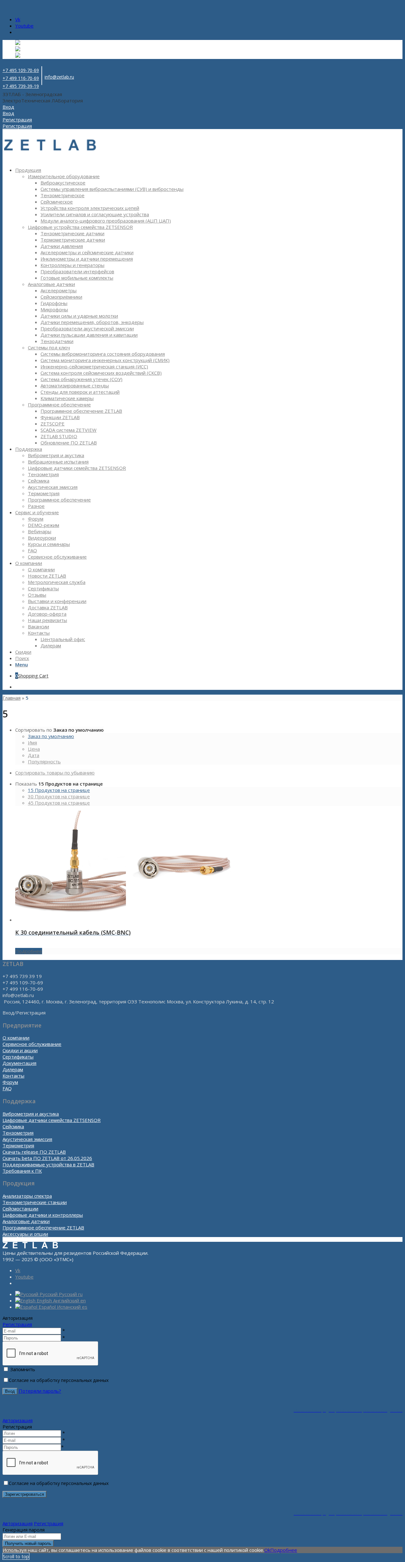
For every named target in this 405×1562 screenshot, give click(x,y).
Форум (10, 1082)
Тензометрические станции (35, 1202)
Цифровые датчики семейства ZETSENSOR (52, 1120)
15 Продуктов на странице (59, 790)
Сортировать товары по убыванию (55, 772)
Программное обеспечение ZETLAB (43, 1227)
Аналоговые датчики (51, 284)
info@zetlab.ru (59, 77)
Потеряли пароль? (40, 1391)
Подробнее (28, 951)
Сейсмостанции (20, 1208)
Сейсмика (13, 1126)
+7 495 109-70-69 (21, 70)
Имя (32, 742)
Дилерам (13, 1069)
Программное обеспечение (59, 404)
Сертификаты (18, 1056)
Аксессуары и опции (25, 1234)
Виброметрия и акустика (31, 1114)
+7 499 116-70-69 (21, 78)
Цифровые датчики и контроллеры (43, 1215)
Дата (33, 755)
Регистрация (17, 1324)
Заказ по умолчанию (51, 736)
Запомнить (22, 1369)
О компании (16, 1037)
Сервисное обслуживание (32, 1044)
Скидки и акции (20, 1050)
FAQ (7, 1088)
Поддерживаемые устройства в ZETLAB (48, 1164)
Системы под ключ (49, 347)
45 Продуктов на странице (59, 803)
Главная (12, 698)
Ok (267, 1550)
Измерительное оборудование (64, 176)
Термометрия (18, 1145)
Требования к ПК (22, 1171)
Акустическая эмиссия (27, 1139)
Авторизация (18, 1420)
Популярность (44, 761)
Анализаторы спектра (27, 1196)
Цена (34, 749)
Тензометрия (18, 1133)
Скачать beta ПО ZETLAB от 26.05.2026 (47, 1158)
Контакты (13, 1076)
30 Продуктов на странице (59, 796)
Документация (19, 1063)
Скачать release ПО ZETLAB (34, 1152)
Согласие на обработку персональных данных (59, 1380)
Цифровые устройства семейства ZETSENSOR (80, 227)
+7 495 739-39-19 (21, 86)
